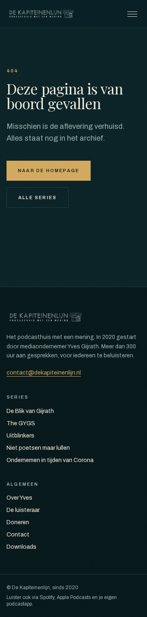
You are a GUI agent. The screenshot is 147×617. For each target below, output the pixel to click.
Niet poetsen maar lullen (38, 448)
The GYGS (21, 423)
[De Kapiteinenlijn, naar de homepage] (42, 13)
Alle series (37, 197)
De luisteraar (23, 510)
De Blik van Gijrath (30, 411)
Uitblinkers (20, 436)
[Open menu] (132, 14)
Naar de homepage (48, 170)
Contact (18, 535)
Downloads (21, 547)
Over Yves (19, 498)
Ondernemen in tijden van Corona (50, 460)
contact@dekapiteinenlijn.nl (44, 373)
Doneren (18, 522)
